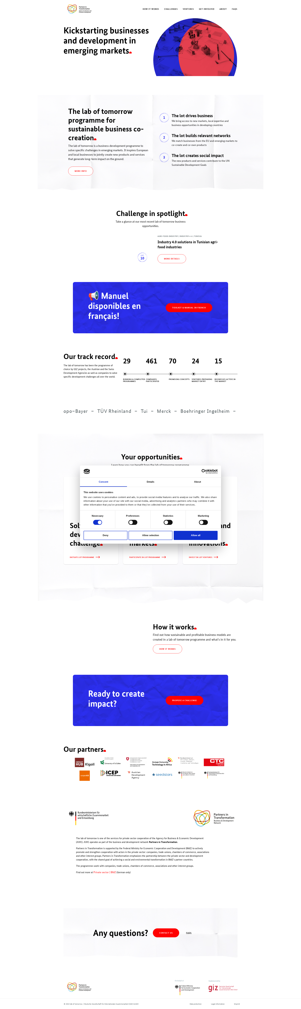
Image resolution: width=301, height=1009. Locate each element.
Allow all (195, 535)
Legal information (217, 1003)
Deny (105, 535)
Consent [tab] (103, 482)
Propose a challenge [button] (184, 700)
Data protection (195, 1003)
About (223, 9)
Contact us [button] (166, 932)
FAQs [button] (189, 932)
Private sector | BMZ (104, 872)
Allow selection (150, 535)
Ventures (188, 9)
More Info (81, 171)
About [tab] (197, 482)
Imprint (237, 1003)
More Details (172, 258)
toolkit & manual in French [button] (189, 307)
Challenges (171, 9)
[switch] (132, 522)
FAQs (234, 9)
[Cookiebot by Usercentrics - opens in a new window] (204, 471)
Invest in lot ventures (200, 557)
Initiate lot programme (82, 557)
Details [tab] (150, 482)
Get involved (206, 9)
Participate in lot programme (144, 557)
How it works (151, 9)
